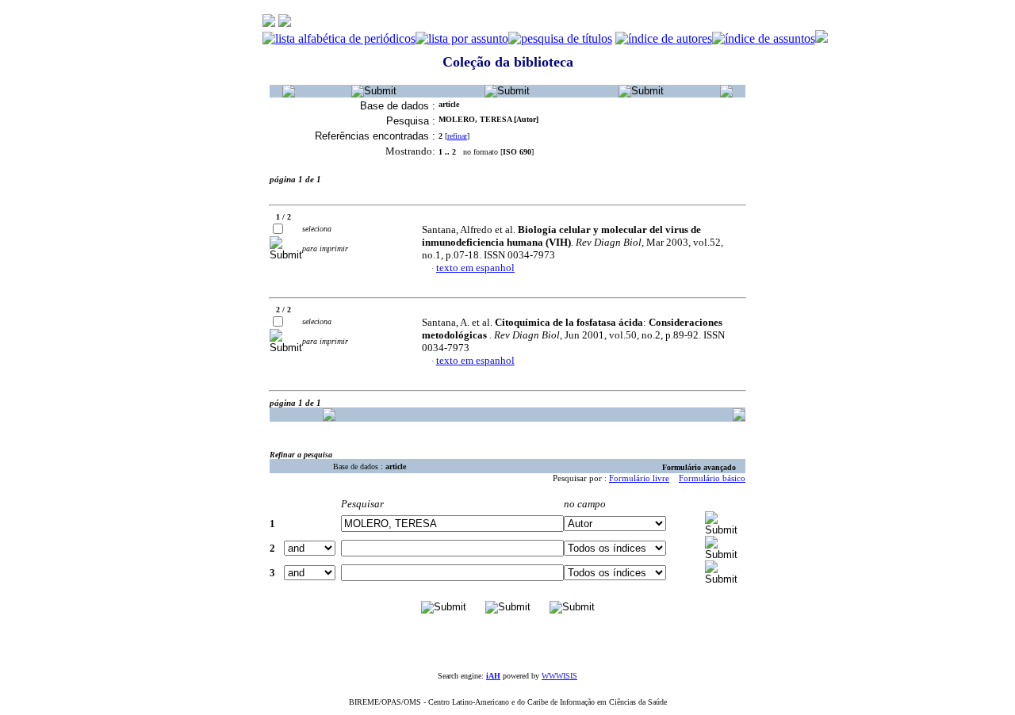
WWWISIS (559, 675)
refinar (457, 136)
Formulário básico (712, 478)
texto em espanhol (475, 267)
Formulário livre (639, 478)
